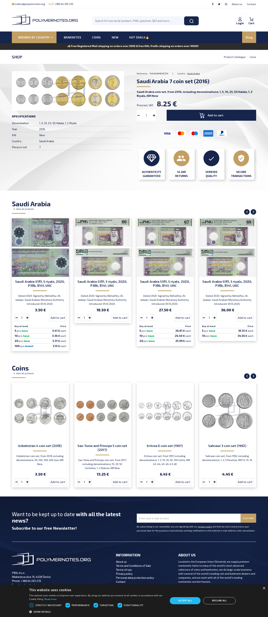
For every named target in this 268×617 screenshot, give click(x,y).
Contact (251, 4)
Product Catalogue (235, 56)
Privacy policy (124, 573)
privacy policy (205, 526)
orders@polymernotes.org (29, 3)
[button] (96, 612)
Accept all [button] (185, 600)
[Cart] (251, 15)
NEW (115, 37)
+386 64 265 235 (63, 3)
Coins (253, 56)
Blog (249, 37)
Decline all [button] (219, 600)
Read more (50, 599)
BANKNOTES (72, 37)
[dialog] (134, 600)
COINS (96, 37)
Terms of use (124, 569)
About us (237, 4)
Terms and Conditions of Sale (133, 565)
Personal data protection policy (135, 577)
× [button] (264, 588)
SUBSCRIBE (248, 518)
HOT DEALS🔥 (139, 37)
